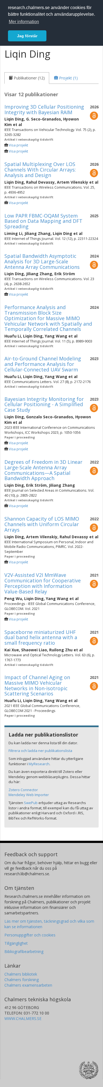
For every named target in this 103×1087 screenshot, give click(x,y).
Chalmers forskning (21, 979)
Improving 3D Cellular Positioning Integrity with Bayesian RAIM (44, 109)
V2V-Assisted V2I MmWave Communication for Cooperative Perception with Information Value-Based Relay (42, 583)
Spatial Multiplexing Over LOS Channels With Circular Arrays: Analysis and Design (40, 169)
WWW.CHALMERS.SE (22, 1018)
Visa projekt (18, 145)
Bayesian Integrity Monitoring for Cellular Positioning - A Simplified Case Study (44, 404)
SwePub (31, 802)
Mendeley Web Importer (29, 794)
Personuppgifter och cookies (29, 935)
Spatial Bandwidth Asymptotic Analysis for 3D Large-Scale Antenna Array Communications (42, 261)
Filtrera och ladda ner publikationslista (40, 750)
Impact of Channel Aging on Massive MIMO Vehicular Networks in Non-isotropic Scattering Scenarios (37, 685)
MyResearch (39, 763)
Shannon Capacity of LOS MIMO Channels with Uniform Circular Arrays (41, 524)
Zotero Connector (23, 789)
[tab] (26, 78)
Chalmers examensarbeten (28, 985)
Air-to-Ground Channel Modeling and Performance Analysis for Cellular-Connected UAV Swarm (42, 364)
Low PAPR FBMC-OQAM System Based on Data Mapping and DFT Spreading (43, 221)
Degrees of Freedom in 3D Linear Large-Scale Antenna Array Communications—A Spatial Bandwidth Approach (43, 470)
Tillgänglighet (16, 943)
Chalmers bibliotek (20, 974)
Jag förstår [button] (27, 36)
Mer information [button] (24, 21)
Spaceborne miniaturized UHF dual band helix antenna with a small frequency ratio (40, 637)
